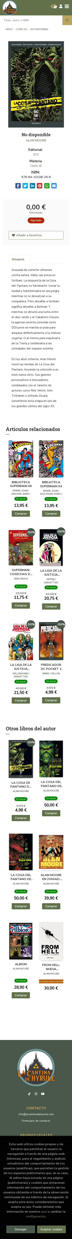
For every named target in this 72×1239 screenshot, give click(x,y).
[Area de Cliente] (61, 6)
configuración (36, 1216)
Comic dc (22, 29)
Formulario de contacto (36, 1121)
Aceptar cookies (51, 1229)
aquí (44, 1211)
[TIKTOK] (29, 1094)
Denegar (21, 1229)
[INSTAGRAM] (36, 1094)
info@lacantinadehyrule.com (36, 1114)
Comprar (21, 514)
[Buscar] (67, 20)
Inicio (9, 29)
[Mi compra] (55, 6)
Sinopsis (18, 259)
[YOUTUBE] (43, 1094)
